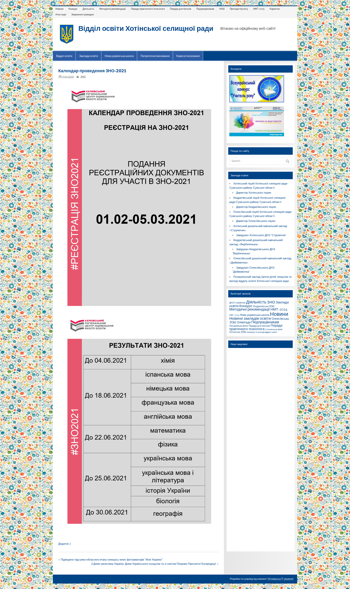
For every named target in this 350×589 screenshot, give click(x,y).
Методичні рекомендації (112, 8)
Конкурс (73, 8)
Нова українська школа (119, 56)
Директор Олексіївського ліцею (255, 221)
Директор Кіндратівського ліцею (256, 207)
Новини (59, 8)
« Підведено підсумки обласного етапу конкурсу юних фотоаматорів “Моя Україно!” (110, 559)
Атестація (60, 14)
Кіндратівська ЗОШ (263, 306)
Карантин (275, 8)
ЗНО (83, 76)
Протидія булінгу (239, 8)
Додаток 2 (64, 543)
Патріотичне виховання (155, 56)
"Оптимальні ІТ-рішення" (280, 579)
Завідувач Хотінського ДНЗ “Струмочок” (261, 235)
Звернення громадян (82, 14)
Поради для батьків (180, 8)
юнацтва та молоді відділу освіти (262, 332)
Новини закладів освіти (250, 318)
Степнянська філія (273, 329)
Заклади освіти (88, 56)
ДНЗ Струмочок (237, 302)
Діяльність (88, 8)
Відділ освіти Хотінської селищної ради (145, 28)
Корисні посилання (188, 56)
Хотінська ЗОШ (237, 331)
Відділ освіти (64, 56)
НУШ (222, 8)
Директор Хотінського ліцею (253, 192)
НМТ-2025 (259, 8)
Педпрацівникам (205, 8)
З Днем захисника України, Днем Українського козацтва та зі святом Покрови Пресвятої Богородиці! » (154, 563)
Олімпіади (244, 322)
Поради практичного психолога (148, 8)
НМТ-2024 (279, 309)
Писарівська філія (238, 325)
